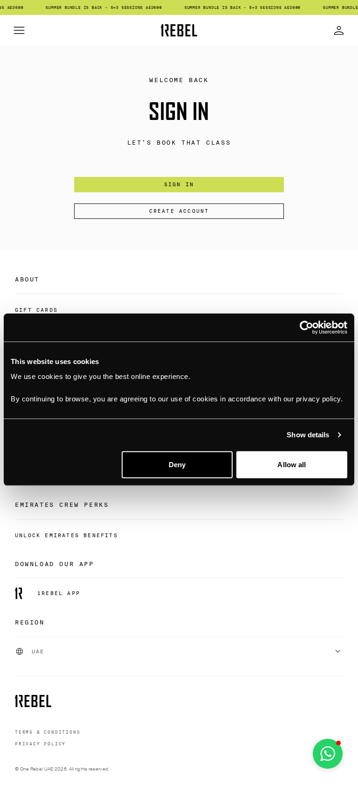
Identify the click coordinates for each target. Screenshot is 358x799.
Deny (177, 464)
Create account (179, 211)
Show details (308, 435)
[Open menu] (19, 30)
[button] (328, 754)
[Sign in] (339, 30)
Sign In (179, 184)
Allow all (291, 464)
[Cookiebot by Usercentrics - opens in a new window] (306, 328)
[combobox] (179, 651)
